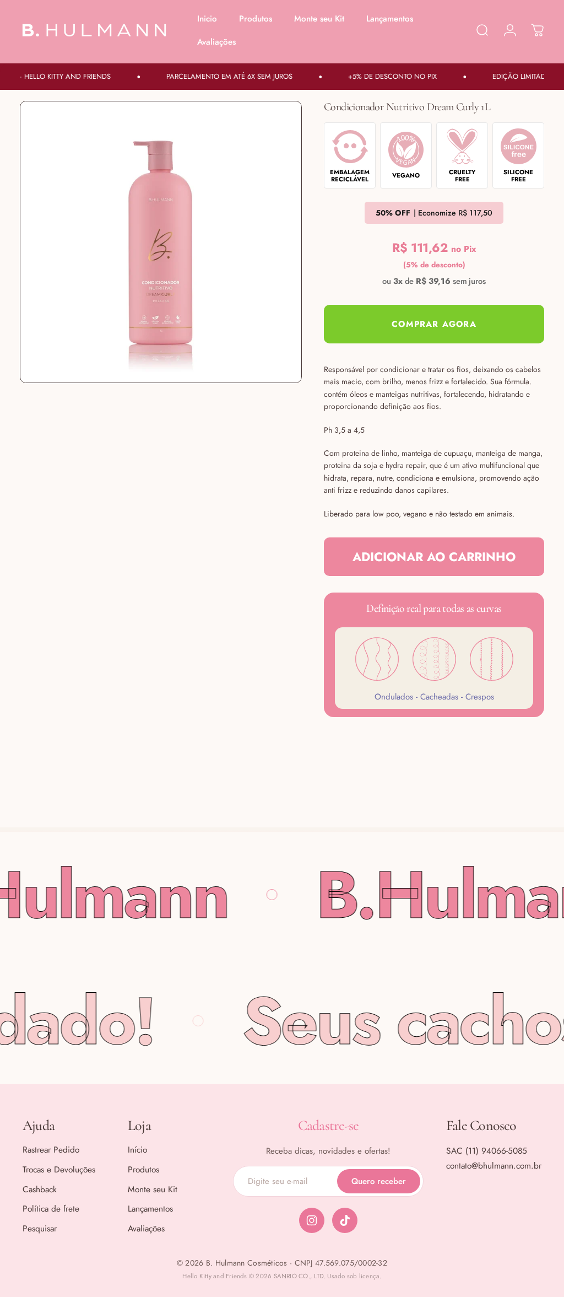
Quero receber (378, 1181)
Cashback (40, 1189)
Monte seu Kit (152, 1189)
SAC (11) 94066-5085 (486, 1150)
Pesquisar (40, 1229)
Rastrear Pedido (51, 1150)
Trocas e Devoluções (59, 1170)
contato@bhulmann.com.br (493, 1165)
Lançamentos (150, 1209)
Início (137, 1150)
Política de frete (51, 1209)
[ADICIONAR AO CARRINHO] (434, 324)
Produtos (143, 1170)
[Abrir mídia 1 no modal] (161, 242)
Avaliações (146, 1229)
